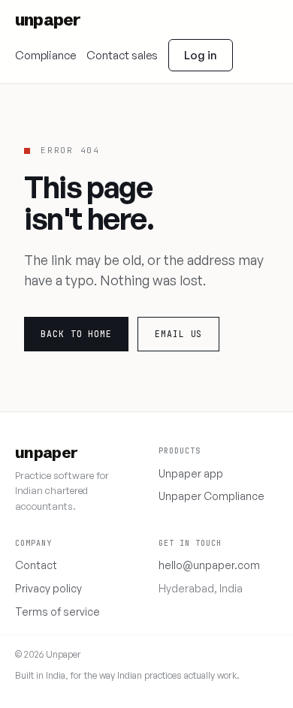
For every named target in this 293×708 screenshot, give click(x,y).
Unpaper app (191, 473)
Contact (36, 565)
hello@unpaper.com (209, 565)
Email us (178, 333)
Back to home (76, 333)
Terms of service (57, 611)
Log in (200, 55)
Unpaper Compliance (211, 496)
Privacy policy (48, 588)
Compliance (45, 55)
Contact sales (122, 55)
